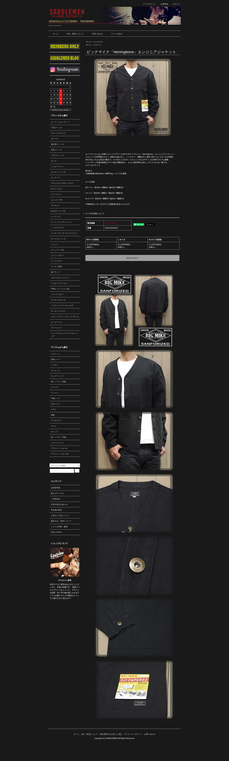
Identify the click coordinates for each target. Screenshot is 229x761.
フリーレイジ (56, 328)
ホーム (55, 34)
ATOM (58, 532)
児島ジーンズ (56, 150)
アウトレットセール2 (60, 454)
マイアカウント (149, 4)
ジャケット (98, 45)
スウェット (55, 370)
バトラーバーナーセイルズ (62, 305)
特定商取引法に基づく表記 (111, 734)
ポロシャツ (55, 404)
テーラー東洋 (56, 266)
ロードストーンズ (58, 239)
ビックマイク (98, 42)
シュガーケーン (57, 166)
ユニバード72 (56, 200)
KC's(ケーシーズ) (58, 211)
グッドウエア (56, 261)
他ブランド (55, 272)
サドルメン (55, 205)
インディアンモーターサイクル (64, 233)
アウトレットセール (59, 448)
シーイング (55, 216)
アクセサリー (56, 420)
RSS (53, 532)
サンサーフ (55, 178)
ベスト (53, 409)
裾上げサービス (57, 493)
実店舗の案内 (56, 510)
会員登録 (164, 4)
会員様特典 (55, 488)
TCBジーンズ (56, 128)
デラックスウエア (58, 133)
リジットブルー (57, 255)
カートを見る (116, 34)
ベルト (53, 426)
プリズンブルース (58, 300)
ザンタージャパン (58, 311)
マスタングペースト (59, 283)
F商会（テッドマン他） (61, 289)
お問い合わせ (97, 34)
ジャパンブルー (57, 294)
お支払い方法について (60, 515)
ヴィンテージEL (57, 250)
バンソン (54, 244)
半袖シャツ (55, 398)
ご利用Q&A (55, 499)
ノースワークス (57, 228)
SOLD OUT (132, 258)
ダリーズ (54, 139)
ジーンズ (54, 387)
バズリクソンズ (57, 155)
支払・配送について (75, 34)
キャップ (54, 432)
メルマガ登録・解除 (59, 527)
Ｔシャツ (54, 393)
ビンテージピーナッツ (60, 122)
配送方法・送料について (61, 521)
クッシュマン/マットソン (61, 222)
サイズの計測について (94, 213)
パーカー (54, 365)
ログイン (176, 4)
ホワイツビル (56, 189)
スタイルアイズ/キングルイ (62, 183)
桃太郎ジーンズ (57, 144)
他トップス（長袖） (59, 381)
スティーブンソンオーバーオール (65, 317)
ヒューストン (56, 194)
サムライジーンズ (58, 172)
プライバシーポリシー (133, 734)
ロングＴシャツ (57, 376)
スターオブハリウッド (60, 278)
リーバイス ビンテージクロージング (64, 334)
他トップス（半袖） (59, 437)
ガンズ (53, 161)
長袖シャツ (55, 359)
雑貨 (53, 415)
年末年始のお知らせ (59, 504)
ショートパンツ (57, 443)
